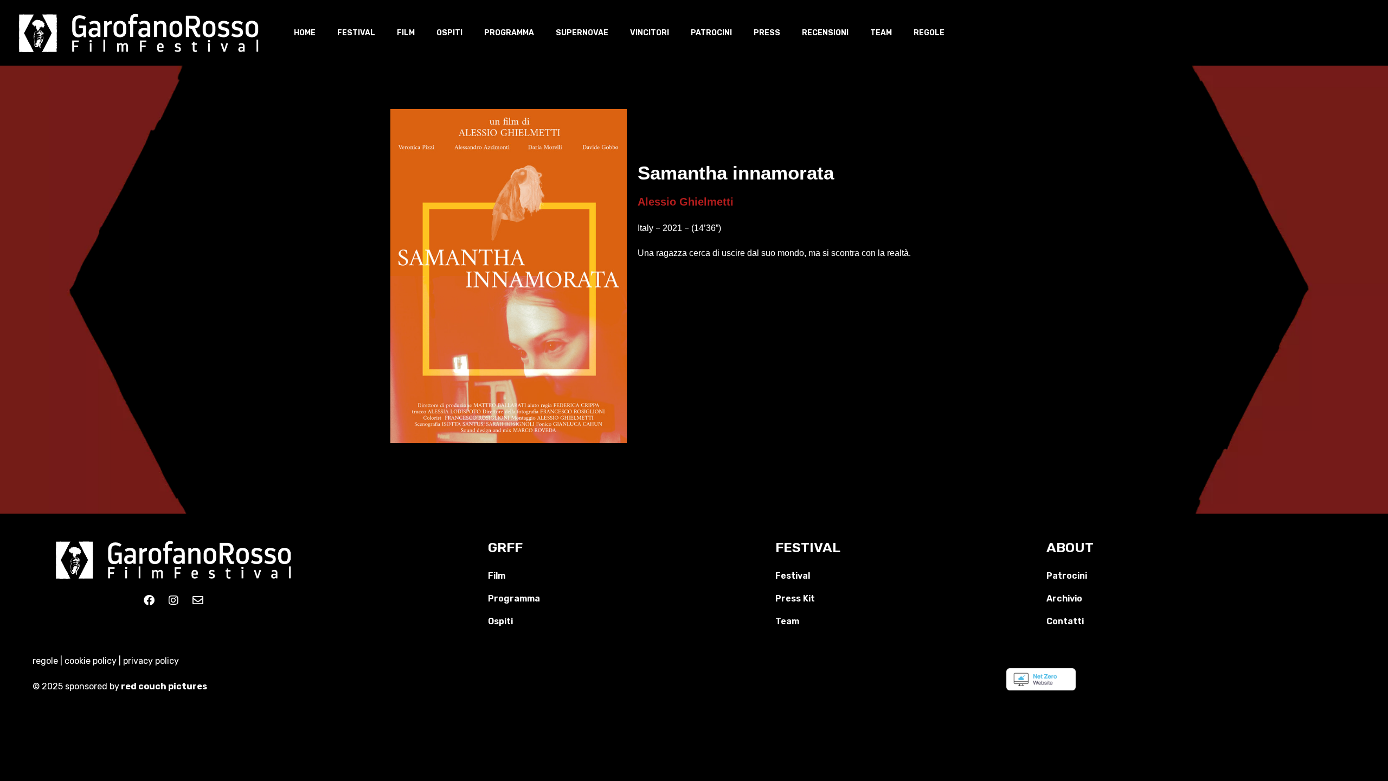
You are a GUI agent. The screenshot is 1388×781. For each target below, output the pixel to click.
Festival (356, 32)
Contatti (1065, 621)
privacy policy (151, 661)
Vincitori (649, 32)
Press (767, 32)
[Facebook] (149, 600)
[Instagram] (173, 600)
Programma (509, 32)
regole (45, 661)
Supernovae (582, 32)
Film (406, 32)
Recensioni (825, 32)
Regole (929, 32)
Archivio (1064, 598)
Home (305, 32)
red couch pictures (165, 686)
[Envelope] (198, 600)
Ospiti (449, 32)
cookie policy (91, 661)
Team (881, 32)
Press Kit (795, 598)
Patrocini (711, 32)
